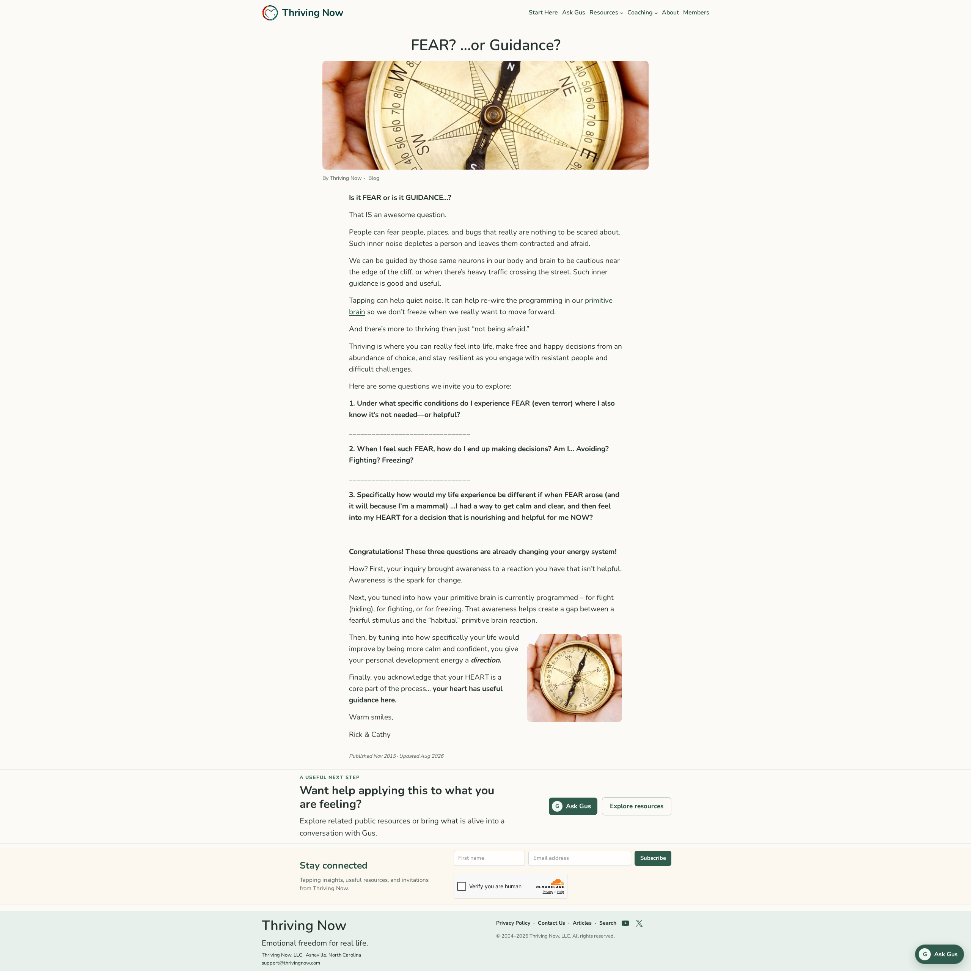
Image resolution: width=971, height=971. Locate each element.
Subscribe (653, 858)
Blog (373, 178)
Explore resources (636, 806)
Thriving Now (312, 12)
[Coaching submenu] (656, 13)
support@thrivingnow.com (291, 963)
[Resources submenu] (622, 13)
